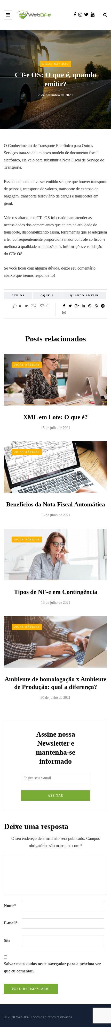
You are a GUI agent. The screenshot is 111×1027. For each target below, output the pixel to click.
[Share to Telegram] (102, 306)
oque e (47, 295)
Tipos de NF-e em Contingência (55, 592)
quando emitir (84, 295)
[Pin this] (89, 306)
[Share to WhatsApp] (96, 306)
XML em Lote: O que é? (55, 417)
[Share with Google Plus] (77, 306)
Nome (10, 905)
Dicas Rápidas (55, 63)
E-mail (11, 923)
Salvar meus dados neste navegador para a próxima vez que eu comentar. (52, 967)
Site (7, 940)
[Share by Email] (64, 312)
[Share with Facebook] (64, 306)
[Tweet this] (70, 306)
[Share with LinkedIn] (83, 306)
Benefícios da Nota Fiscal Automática (55, 504)
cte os (18, 295)
